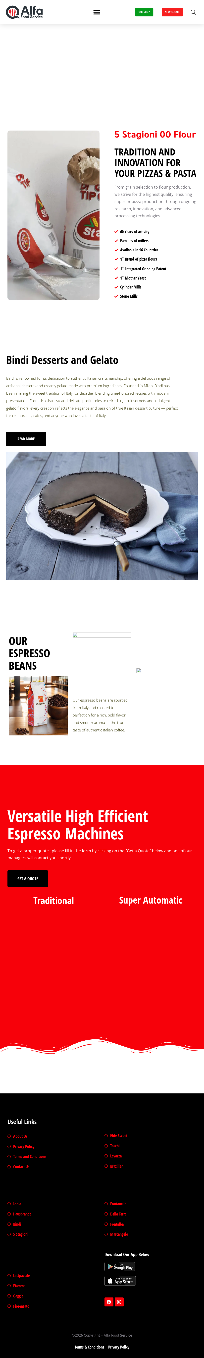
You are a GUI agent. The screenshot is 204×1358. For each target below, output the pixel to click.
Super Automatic (150, 899)
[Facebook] (108, 1301)
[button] (96, 12)
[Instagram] (119, 1301)
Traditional (53, 900)
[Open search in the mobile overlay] (193, 12)
